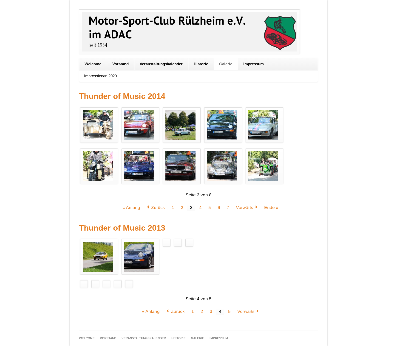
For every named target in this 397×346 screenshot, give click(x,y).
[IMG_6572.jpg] (129, 284)
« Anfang (131, 207)
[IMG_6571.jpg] (117, 284)
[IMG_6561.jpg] (140, 257)
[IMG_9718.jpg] (181, 166)
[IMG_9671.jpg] (140, 125)
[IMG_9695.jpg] (264, 125)
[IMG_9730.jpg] (264, 166)
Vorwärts (244, 207)
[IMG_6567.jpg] (95, 284)
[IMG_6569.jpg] (106, 284)
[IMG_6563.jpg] (178, 243)
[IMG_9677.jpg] (181, 125)
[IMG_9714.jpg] (140, 166)
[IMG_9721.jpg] (223, 166)
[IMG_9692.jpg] (223, 125)
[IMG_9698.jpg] (99, 166)
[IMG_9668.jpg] (99, 125)
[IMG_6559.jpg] (99, 257)
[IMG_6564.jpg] (189, 243)
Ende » (271, 207)
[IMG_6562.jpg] (166, 243)
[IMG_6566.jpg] (84, 284)
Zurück (158, 207)
